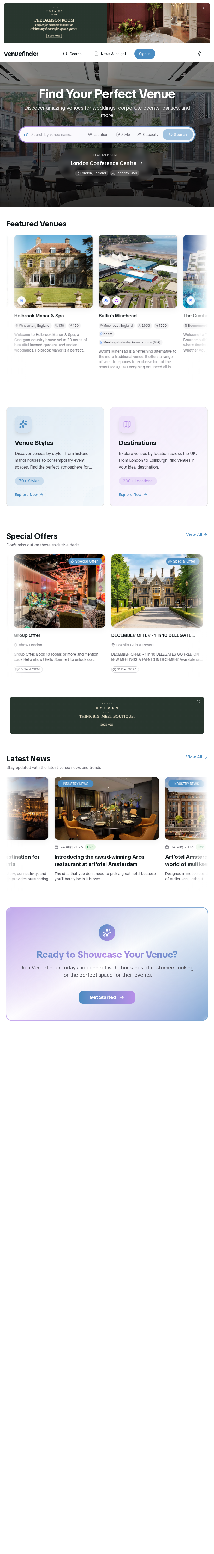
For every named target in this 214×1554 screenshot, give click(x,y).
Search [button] (76, 53)
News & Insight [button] (113, 53)
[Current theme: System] (199, 54)
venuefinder (21, 54)
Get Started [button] (103, 997)
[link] (107, 23)
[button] (105, 271)
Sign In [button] (145, 53)
